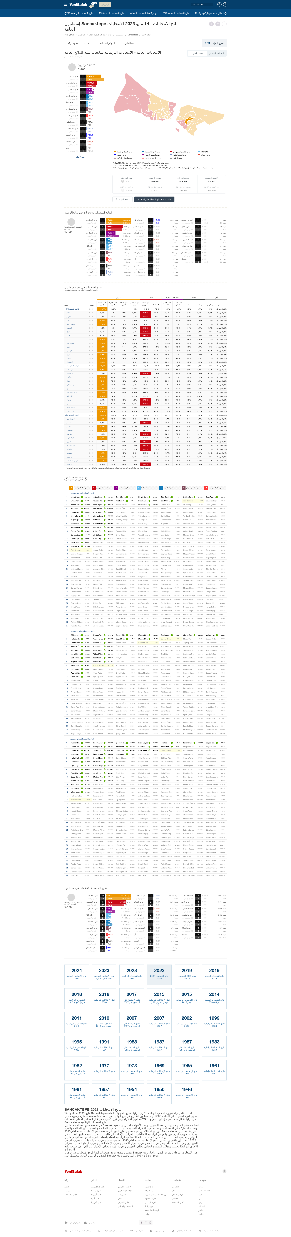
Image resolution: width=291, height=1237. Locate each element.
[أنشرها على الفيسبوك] (218, 24)
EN (198, 5)
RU (210, 5)
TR (194, 5)
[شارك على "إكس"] (212, 24)
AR (202, 5)
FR (206, 5)
